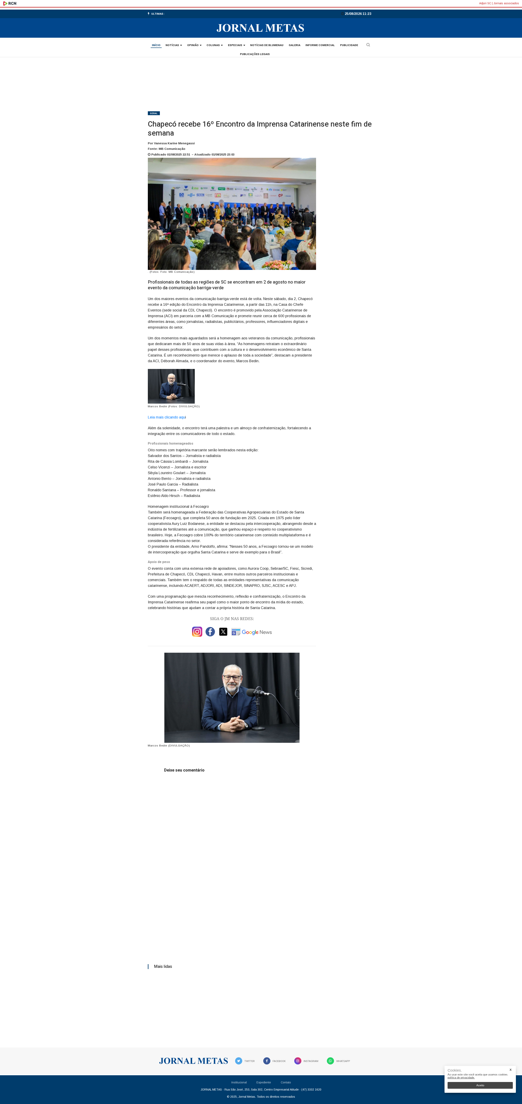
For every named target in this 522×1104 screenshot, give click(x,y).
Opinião (193, 45)
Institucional (239, 1082)
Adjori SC (485, 3)
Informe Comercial (320, 45)
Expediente (264, 1082)
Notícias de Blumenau (266, 45)
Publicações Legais (255, 54)
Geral (154, 113)
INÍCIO (156, 45)
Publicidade (349, 45)
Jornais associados (506, 3)
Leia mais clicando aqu (166, 417)
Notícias (172, 45)
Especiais (235, 45)
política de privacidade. (461, 1077)
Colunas (213, 45)
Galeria (294, 45)
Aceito (480, 1085)
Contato (286, 1082)
